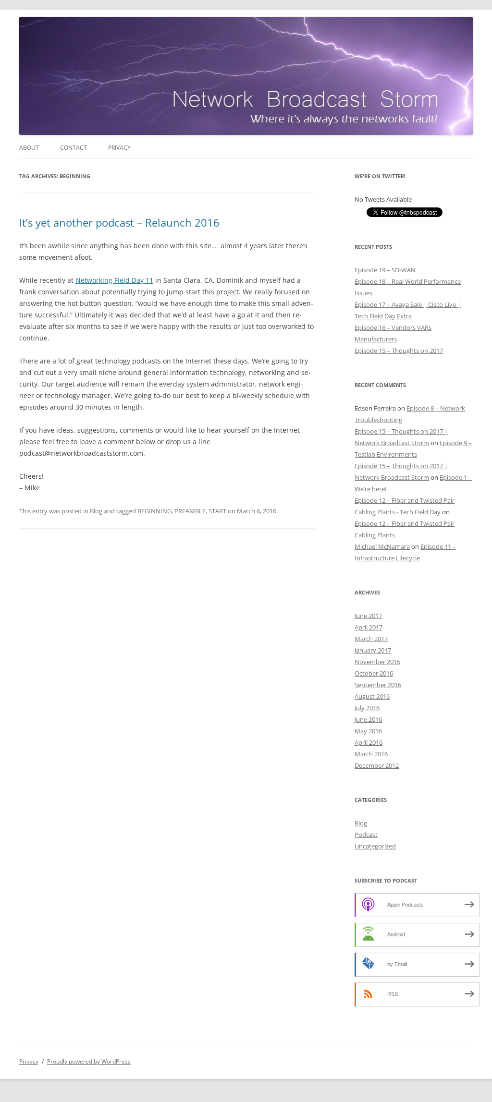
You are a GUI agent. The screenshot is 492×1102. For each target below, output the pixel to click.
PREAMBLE (190, 511)
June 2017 (368, 615)
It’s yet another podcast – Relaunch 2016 (119, 222)
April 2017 (368, 627)
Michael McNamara (382, 546)
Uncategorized (375, 846)
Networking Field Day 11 (114, 280)
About (29, 148)
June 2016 (368, 719)
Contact (73, 148)
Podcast (366, 834)
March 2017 (371, 638)
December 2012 (377, 765)
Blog (96, 511)
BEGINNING (154, 511)
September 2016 (378, 684)
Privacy (119, 148)
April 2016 (368, 742)
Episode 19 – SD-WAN (385, 270)
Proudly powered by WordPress (89, 1061)
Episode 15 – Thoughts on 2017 (399, 350)
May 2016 (368, 731)
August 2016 (372, 696)
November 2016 (377, 661)
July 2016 (367, 707)
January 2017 (373, 650)
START (217, 511)
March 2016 (371, 754)
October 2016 (374, 673)
